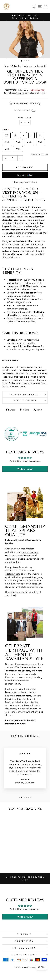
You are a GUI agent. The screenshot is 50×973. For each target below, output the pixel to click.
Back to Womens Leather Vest (27, 878)
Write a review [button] (25, 468)
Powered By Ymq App (39, 154)
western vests (12, 573)
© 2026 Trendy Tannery (25, 967)
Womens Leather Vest (34, 66)
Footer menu (24, 941)
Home (7, 66)
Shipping (20, 93)
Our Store (24, 934)
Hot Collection (24, 948)
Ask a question (25, 400)
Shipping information (25, 394)
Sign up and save (24, 955)
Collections (16, 66)
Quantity (25, 117)
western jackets (30, 551)
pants (20, 555)
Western (30, 548)
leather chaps (12, 570)
